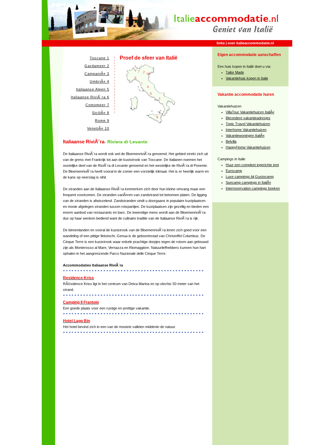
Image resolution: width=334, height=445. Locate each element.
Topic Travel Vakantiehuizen (248, 124)
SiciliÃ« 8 (100, 113)
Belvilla (231, 141)
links (221, 43)
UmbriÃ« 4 (99, 81)
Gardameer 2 (96, 66)
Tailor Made (235, 72)
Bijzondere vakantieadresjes (248, 118)
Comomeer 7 (97, 105)
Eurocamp (234, 171)
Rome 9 (102, 120)
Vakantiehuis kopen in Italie (247, 78)
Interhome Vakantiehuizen (246, 130)
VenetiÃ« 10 (98, 128)
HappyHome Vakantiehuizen (248, 147)
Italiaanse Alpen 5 (92, 89)
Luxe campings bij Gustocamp (250, 177)
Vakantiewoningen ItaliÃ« (245, 135)
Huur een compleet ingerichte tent (252, 165)
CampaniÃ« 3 (96, 74)
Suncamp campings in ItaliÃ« (248, 182)
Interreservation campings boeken (253, 188)
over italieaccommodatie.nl (251, 43)
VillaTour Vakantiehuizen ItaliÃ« (250, 112)
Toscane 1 (99, 58)
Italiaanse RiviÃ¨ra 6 (90, 97)
